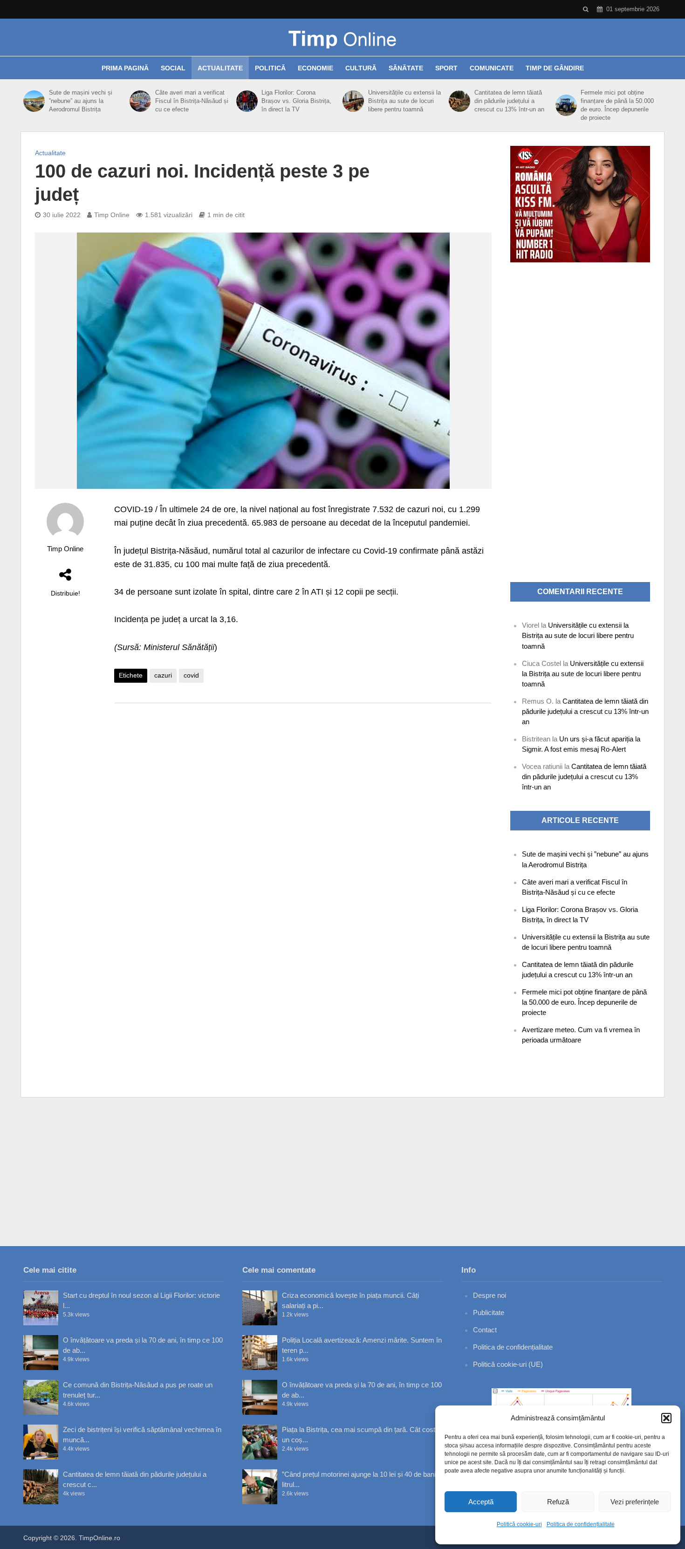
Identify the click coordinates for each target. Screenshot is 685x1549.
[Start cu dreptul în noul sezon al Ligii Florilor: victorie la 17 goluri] (40, 1307)
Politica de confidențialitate (581, 1524)
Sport (446, 68)
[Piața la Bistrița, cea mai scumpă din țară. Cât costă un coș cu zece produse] (259, 1442)
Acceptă (480, 1502)
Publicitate (488, 1312)
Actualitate (220, 68)
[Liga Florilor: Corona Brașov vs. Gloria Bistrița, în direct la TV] (246, 101)
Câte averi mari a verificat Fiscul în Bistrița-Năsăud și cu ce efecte (191, 101)
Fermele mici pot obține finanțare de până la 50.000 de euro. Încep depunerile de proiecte (617, 105)
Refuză (558, 1502)
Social (173, 68)
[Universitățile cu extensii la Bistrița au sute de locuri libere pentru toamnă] (352, 101)
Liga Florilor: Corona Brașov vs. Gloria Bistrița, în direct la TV (296, 101)
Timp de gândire (555, 68)
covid (191, 675)
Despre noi (489, 1295)
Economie (315, 68)
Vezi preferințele (634, 1502)
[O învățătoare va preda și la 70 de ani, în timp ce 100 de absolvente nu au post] (40, 1352)
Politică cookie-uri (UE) (508, 1364)
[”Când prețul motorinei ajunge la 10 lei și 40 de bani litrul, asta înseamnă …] (259, 1486)
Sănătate (406, 68)
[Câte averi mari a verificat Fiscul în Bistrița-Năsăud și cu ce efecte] (140, 101)
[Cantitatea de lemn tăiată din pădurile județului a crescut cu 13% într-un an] (459, 101)
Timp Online (112, 215)
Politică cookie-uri (519, 1524)
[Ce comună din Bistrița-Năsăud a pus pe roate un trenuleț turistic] (40, 1397)
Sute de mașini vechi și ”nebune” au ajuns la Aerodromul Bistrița (80, 101)
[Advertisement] (303, 785)
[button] (666, 1418)
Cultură (361, 68)
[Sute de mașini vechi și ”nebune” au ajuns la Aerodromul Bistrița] (33, 101)
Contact (485, 1330)
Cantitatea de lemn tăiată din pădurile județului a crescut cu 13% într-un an (509, 101)
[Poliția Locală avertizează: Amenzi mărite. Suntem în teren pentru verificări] (259, 1352)
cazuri (163, 675)
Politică (270, 68)
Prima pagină (125, 68)
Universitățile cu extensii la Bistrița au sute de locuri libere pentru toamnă (404, 101)
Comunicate (492, 68)
